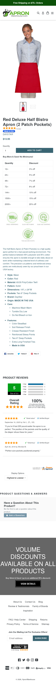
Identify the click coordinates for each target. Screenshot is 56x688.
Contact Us (30, 601)
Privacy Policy (13, 624)
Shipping (33, 619)
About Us (17, 601)
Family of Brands (40, 606)
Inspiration (28, 610)
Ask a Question (16, 515)
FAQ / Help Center (17, 619)
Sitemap (45, 624)
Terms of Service (30, 624)
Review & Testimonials (18, 606)
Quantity (6, 146)
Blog (40, 601)
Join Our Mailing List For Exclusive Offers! (28, 632)
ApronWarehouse (28, 679)
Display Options (17, 473)
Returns (43, 619)
